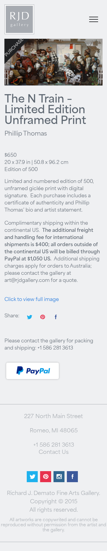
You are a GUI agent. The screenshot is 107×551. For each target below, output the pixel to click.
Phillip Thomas (25, 134)
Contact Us (54, 452)
